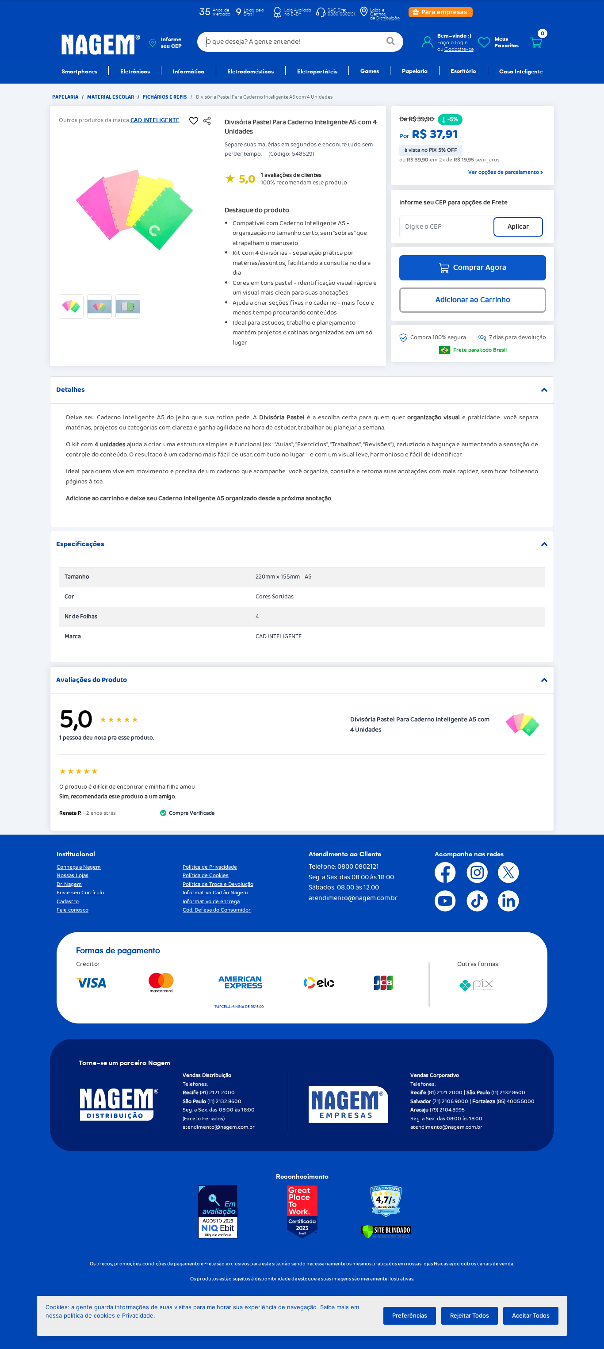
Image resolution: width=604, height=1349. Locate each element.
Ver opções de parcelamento (503, 172)
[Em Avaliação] (218, 1211)
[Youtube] (439, 901)
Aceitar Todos (531, 1315)
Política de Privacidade (210, 867)
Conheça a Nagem (79, 867)
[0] (536, 43)
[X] (502, 872)
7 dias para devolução (517, 337)
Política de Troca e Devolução (218, 884)
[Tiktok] (470, 901)
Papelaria (65, 97)
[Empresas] (359, 1104)
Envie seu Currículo (80, 893)
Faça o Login (452, 42)
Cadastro (68, 901)
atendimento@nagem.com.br (353, 898)
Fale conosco (72, 910)
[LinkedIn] (502, 901)
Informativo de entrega (211, 901)
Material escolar (110, 97)
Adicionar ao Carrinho (473, 300)
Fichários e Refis (165, 97)
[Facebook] (439, 872)
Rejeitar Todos (469, 1315)
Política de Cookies (206, 875)
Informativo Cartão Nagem (215, 893)
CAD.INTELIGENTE (155, 120)
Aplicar (518, 227)
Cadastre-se (459, 49)
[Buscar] (391, 42)
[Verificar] (386, 1231)
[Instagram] (470, 872)
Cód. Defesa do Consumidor (217, 910)
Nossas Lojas (72, 875)
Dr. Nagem (69, 884)
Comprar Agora (479, 268)
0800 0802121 (358, 867)
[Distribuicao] (129, 1104)
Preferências (409, 1315)
